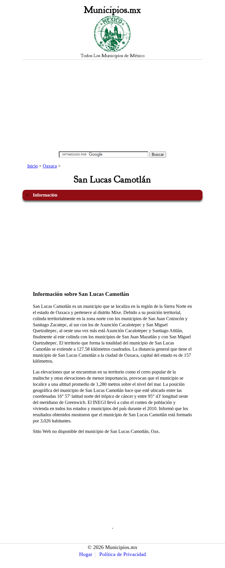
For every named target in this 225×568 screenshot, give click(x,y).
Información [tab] (45, 194)
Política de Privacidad (122, 554)
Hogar (85, 554)
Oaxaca (50, 165)
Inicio (32, 165)
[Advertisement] (112, 105)
